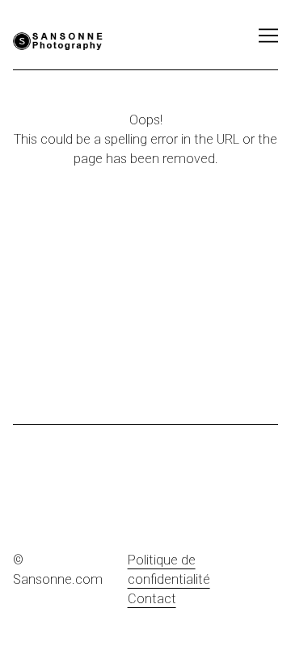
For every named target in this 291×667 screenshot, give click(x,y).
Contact (152, 598)
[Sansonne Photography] (77, 41)
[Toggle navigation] (268, 35)
